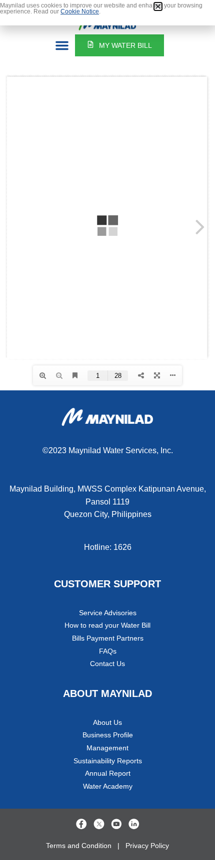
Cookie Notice (79, 11)
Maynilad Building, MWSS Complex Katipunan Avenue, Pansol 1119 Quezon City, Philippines (108, 501)
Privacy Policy (147, 846)
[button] (62, 45)
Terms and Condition (79, 846)
